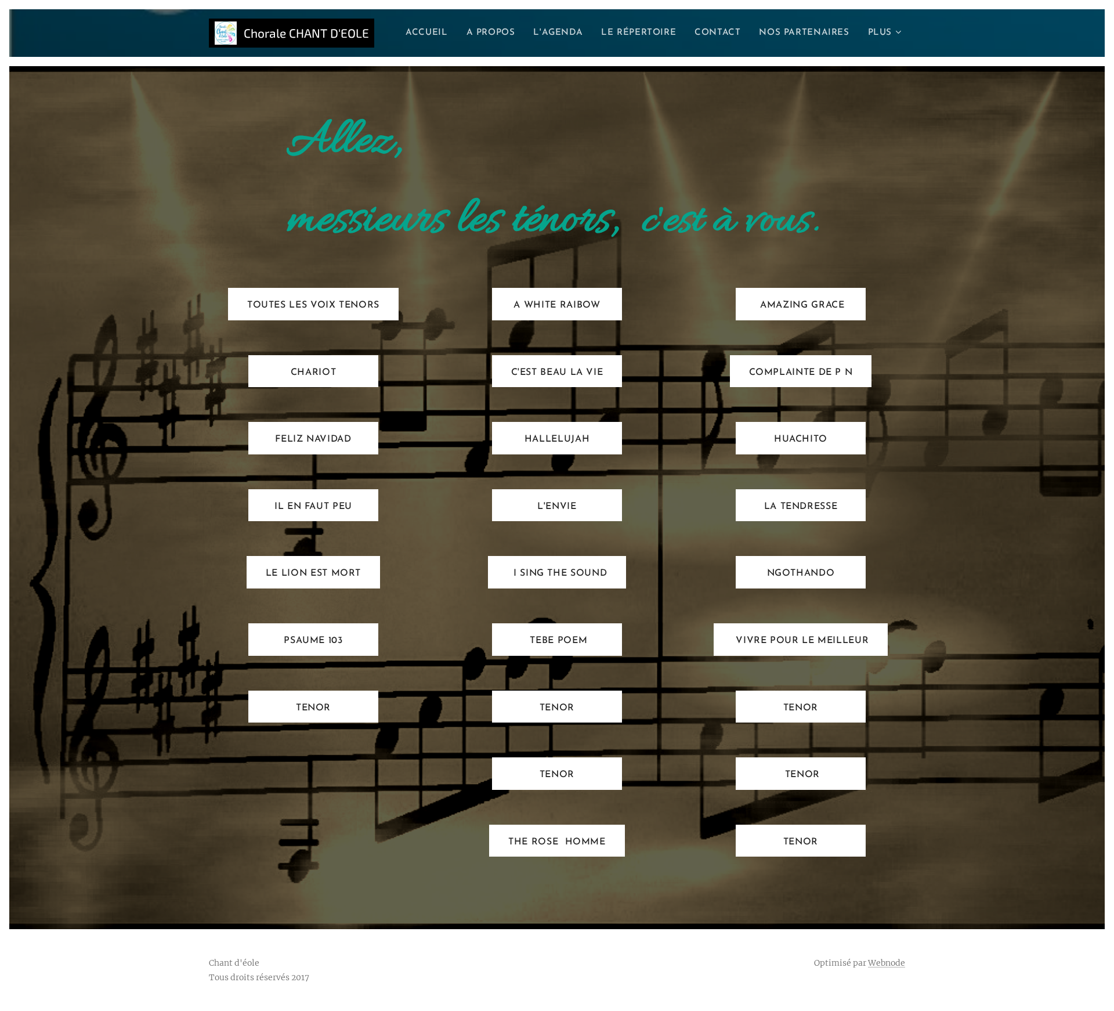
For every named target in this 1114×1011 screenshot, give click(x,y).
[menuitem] (430, 33)
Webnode (886, 963)
